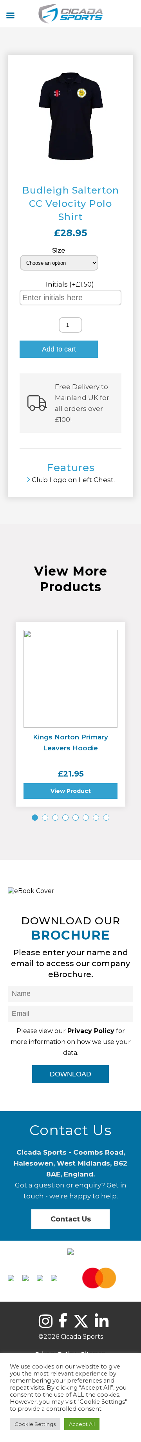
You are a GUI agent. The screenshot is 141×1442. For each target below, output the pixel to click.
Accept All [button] (82, 1424)
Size (58, 250)
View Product (71, 791)
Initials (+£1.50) (71, 284)
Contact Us (71, 1219)
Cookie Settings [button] (35, 1424)
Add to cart (59, 349)
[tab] (35, 817)
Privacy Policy (90, 1031)
